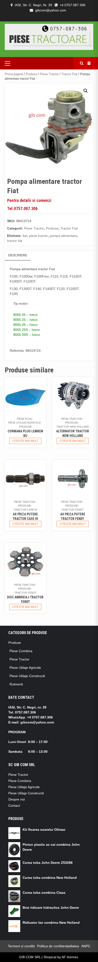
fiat (25, 236)
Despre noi (16, 799)
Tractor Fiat (69, 74)
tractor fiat (14, 241)
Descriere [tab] (17, 255)
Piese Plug (24, 418)
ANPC (85, 946)
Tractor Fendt (72, 509)
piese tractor (38, 236)
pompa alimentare (63, 236)
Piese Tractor (49, 74)
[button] (85, 91)
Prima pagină (14, 74)
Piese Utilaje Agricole (24, 422)
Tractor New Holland (72, 426)
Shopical (50, 957)
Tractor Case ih (25, 509)
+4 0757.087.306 (72, 5)
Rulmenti (16, 684)
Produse (31, 74)
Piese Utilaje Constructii (27, 676)
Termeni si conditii (21, 946)
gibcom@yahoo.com (50, 10)
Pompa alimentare (23, 269)
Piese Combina (21, 651)
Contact (14, 805)
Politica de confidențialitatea (58, 946)
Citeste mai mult (25, 441)
